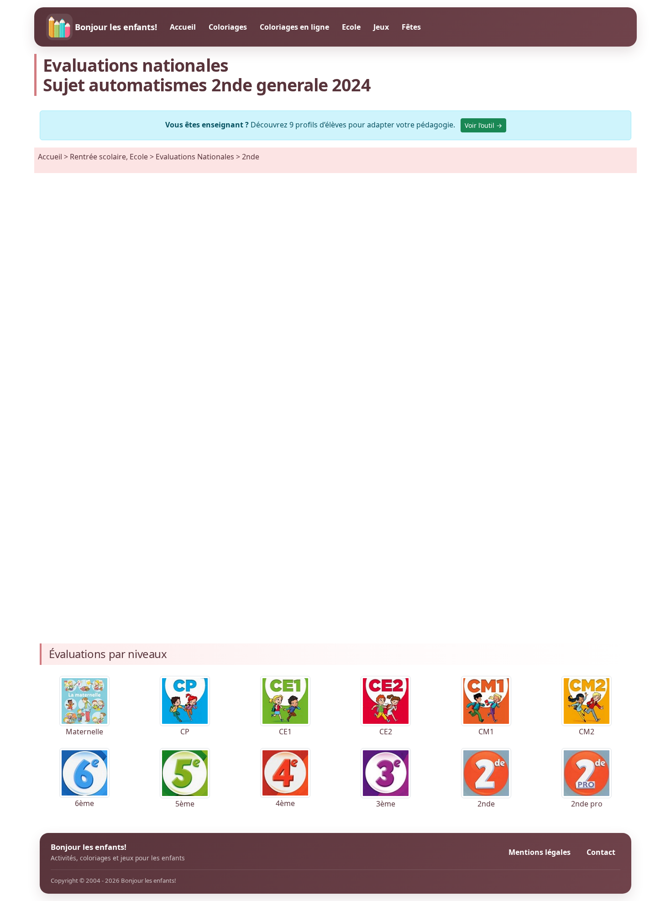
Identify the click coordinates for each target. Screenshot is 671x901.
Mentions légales (539, 852)
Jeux (381, 27)
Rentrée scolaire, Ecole (109, 157)
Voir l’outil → (483, 125)
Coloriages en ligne (294, 27)
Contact (601, 852)
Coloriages (228, 27)
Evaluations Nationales (195, 157)
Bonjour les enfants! (116, 26)
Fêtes (411, 27)
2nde (250, 157)
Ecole (351, 27)
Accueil (183, 27)
